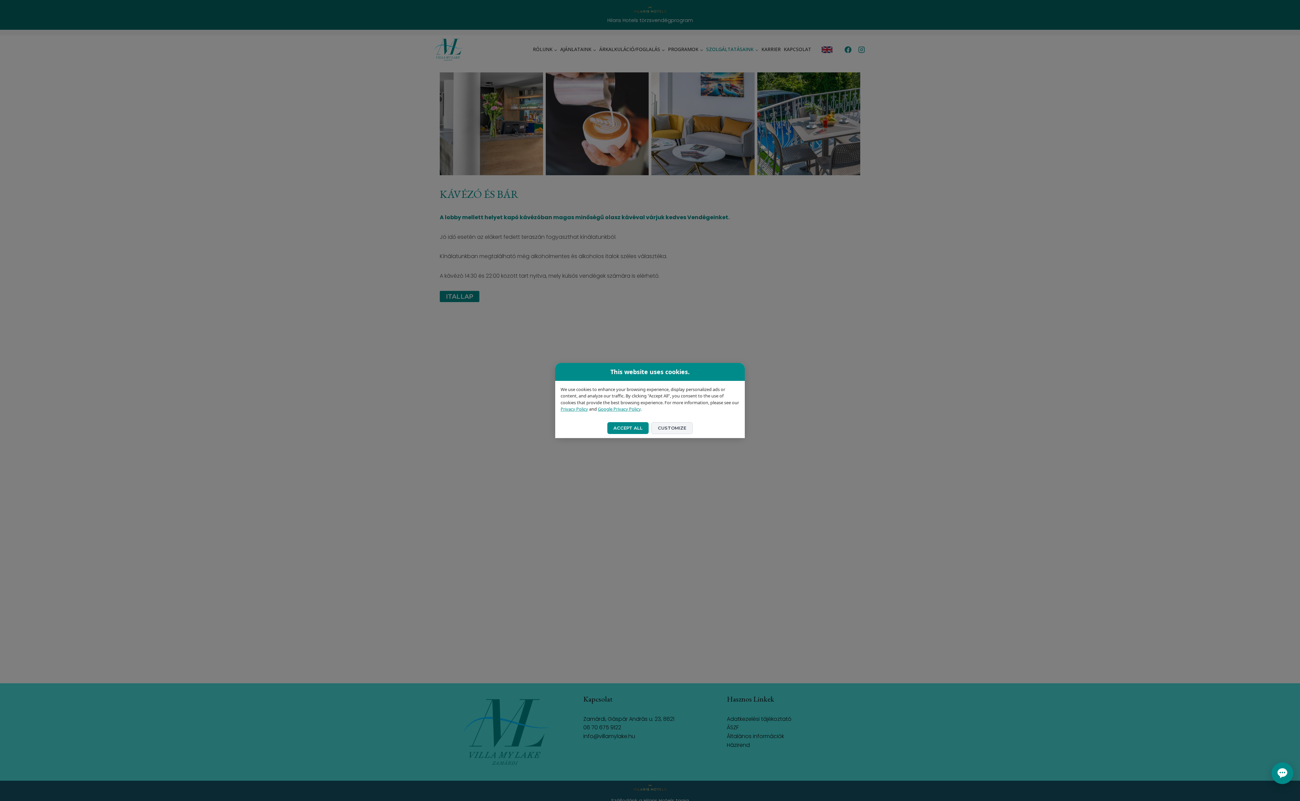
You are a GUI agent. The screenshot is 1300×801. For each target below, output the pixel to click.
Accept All (628, 428)
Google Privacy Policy (619, 409)
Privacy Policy (574, 409)
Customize (672, 428)
